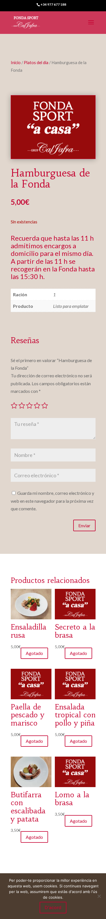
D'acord (53, 907)
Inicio (16, 62)
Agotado (34, 653)
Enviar (84, 525)
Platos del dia (36, 62)
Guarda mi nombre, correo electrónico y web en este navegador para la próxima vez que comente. (52, 500)
